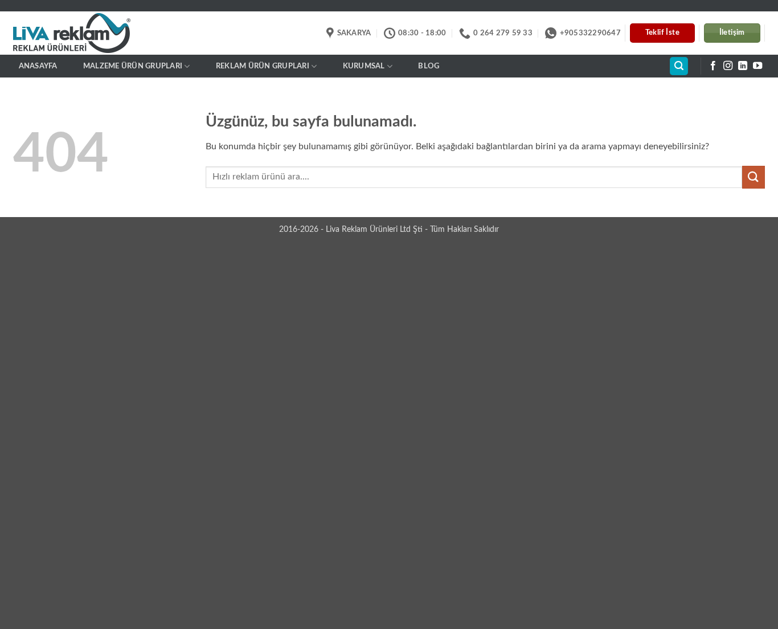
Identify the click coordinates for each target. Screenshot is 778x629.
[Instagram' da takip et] (727, 66)
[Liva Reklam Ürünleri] (81, 33)
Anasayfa (38, 66)
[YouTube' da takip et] (757, 66)
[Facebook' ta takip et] (713, 66)
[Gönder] (753, 177)
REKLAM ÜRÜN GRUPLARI (262, 66)
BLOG (428, 66)
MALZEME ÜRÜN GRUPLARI (132, 66)
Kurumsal (364, 66)
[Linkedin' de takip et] (742, 66)
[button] (679, 66)
